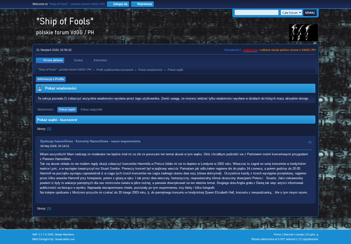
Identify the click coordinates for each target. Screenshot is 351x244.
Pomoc (278, 234)
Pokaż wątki (67, 109)
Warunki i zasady (294, 234)
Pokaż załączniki (91, 109)
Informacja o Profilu (50, 79)
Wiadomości (45, 109)
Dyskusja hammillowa (56, 141)
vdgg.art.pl (250, 50)
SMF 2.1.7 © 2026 (42, 234)
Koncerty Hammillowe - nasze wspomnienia (108, 141)
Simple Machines (64, 234)
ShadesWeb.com (65, 239)
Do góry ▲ (312, 234)
